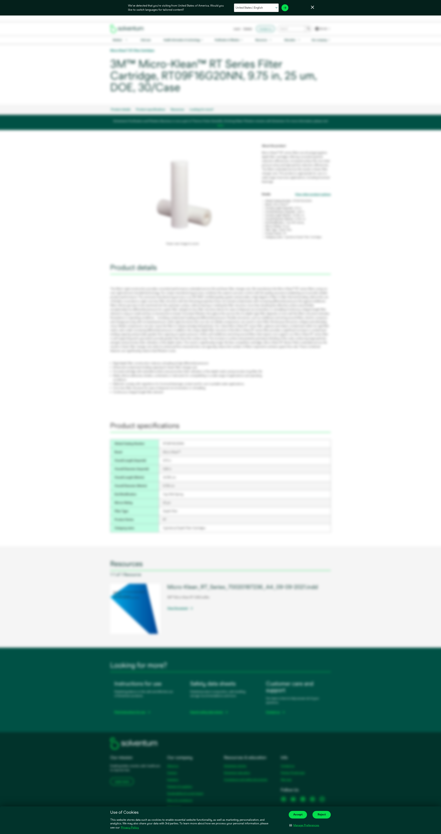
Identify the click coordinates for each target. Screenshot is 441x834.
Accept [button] (297, 814)
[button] (304, 825)
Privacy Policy (130, 827)
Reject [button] (322, 814)
